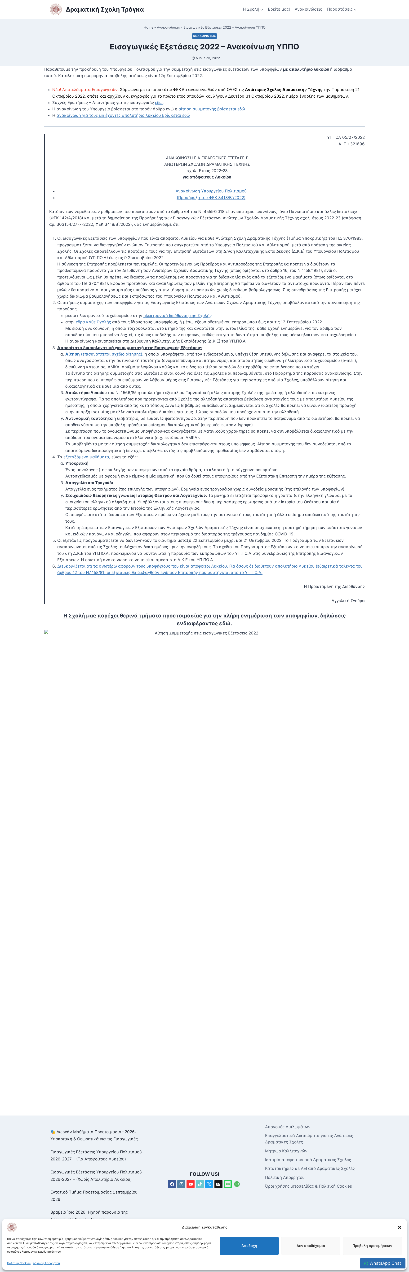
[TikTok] (200, 1184)
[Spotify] (237, 1184)
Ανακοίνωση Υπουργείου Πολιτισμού (211, 191)
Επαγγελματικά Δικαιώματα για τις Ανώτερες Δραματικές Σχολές (309, 1138)
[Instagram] (181, 1184)
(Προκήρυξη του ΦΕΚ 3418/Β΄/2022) (211, 197)
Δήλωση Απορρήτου (46, 1263)
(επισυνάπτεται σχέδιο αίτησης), (104, 354)
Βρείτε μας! (279, 9)
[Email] (218, 1184)
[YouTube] (191, 1184)
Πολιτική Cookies (19, 1263)
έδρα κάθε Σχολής (94, 322)
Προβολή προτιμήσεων (372, 1245)
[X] (209, 1184)
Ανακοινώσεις (308, 9)
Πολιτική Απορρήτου (285, 1177)
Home (148, 27)
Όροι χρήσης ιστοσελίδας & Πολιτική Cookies (308, 1186)
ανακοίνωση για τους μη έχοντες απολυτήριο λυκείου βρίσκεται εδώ (123, 115)
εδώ (159, 102)
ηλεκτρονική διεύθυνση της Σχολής (177, 315)
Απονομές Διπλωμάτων (288, 1126)
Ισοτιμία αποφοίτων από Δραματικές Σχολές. (308, 1159)
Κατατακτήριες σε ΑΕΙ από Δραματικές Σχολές (310, 1168)
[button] (399, 1227)
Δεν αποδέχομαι (311, 1245)
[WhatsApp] (228, 1184)
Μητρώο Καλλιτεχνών (286, 1151)
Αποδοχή (249, 1245)
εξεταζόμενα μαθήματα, (86, 457)
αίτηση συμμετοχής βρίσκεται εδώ (211, 109)
